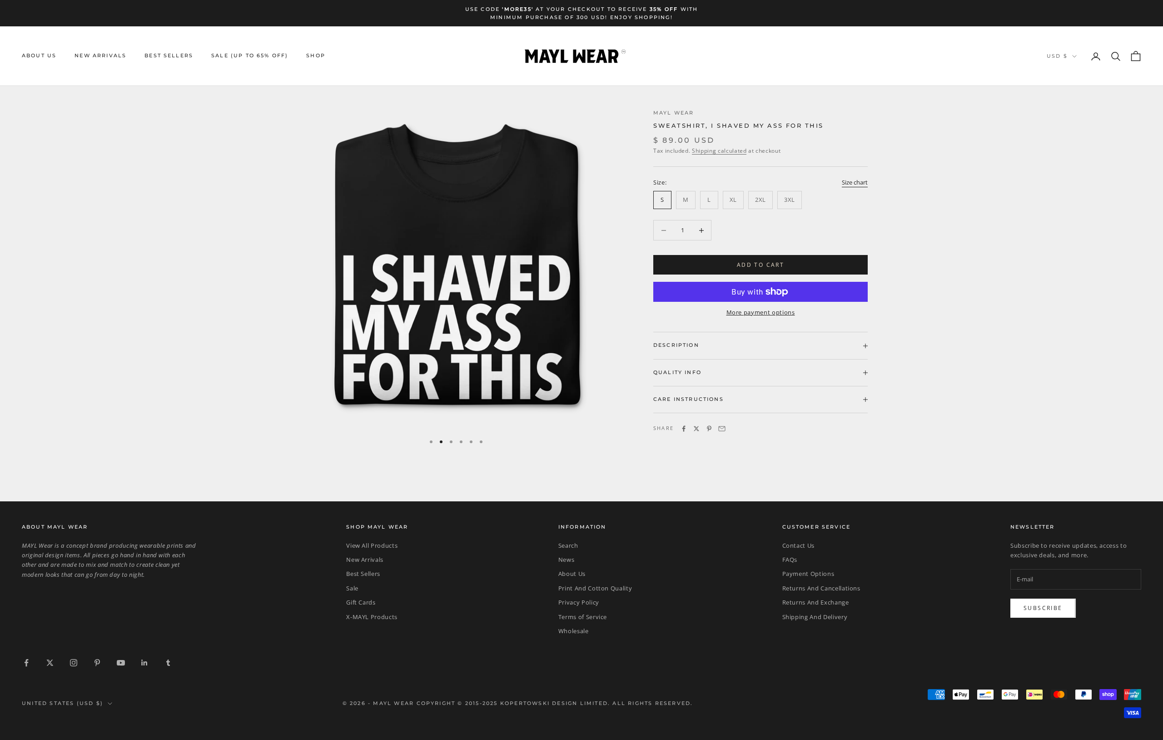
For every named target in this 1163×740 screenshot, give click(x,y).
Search (568, 545)
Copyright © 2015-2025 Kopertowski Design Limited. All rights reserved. (555, 703)
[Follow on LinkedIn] (144, 662)
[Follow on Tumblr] (168, 662)
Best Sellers (168, 56)
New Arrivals (100, 56)
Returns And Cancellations (821, 588)
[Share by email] (722, 428)
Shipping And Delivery (815, 617)
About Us (39, 56)
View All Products (372, 545)
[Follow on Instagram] (73, 662)
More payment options (760, 312)
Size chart (855, 182)
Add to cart (760, 265)
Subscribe (1043, 608)
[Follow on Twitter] (50, 662)
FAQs (790, 559)
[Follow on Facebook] (26, 662)
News (566, 559)
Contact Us (798, 545)
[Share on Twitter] (696, 428)
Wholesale (573, 631)
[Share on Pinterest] (709, 428)
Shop (315, 56)
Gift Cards (361, 602)
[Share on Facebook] (683, 428)
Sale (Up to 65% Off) (249, 56)
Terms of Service (582, 617)
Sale (352, 588)
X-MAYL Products (372, 617)
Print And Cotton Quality (595, 588)
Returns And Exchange (815, 602)
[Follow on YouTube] (120, 662)
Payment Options (808, 574)
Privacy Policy (578, 602)
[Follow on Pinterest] (97, 662)
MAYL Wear (673, 113)
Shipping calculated (719, 151)
